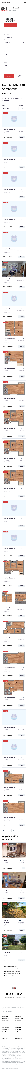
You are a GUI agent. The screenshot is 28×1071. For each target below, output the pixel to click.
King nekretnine (5, 1031)
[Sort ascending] (20, 108)
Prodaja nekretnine (6, 1038)
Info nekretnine (18, 1016)
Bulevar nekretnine (19, 1018)
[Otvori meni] (25, 2)
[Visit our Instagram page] (10, 994)
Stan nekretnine (5, 1027)
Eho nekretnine (18, 1022)
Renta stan (4, 1036)
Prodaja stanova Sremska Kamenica (12, 973)
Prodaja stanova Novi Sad (10, 966)
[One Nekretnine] (4, 9)
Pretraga (9, 76)
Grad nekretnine (5, 1014)
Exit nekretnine (18, 1027)
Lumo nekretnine (18, 1038)
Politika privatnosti (8, 998)
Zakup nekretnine (18, 1036)
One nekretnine (18, 1033)
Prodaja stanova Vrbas (9, 975)
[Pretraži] (19, 2)
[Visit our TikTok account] (21, 994)
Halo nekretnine (18, 1020)
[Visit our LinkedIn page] (18, 994)
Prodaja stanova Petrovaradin (11, 969)
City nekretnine (18, 1014)
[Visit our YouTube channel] (12, 994)
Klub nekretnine (5, 1022)
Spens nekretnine (6, 1025)
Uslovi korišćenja (20, 998)
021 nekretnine (5, 1016)
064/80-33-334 (12, 10)
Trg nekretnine (18, 1031)
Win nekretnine (18, 1025)
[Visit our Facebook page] (7, 994)
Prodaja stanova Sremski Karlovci (12, 971)
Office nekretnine (6, 1020)
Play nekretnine (5, 1029)
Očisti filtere (20, 76)
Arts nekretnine (5, 1033)
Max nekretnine (18, 1029)
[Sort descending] (22, 108)
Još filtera (10, 25)
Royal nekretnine (5, 1018)
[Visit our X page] (15, 994)
